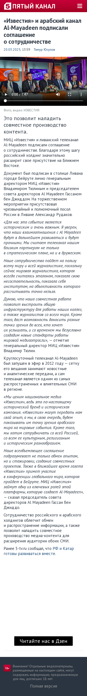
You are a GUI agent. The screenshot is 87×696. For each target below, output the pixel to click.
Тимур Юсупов (44, 49)
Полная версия (43, 686)
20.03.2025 (12, 49)
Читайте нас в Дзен (43, 641)
